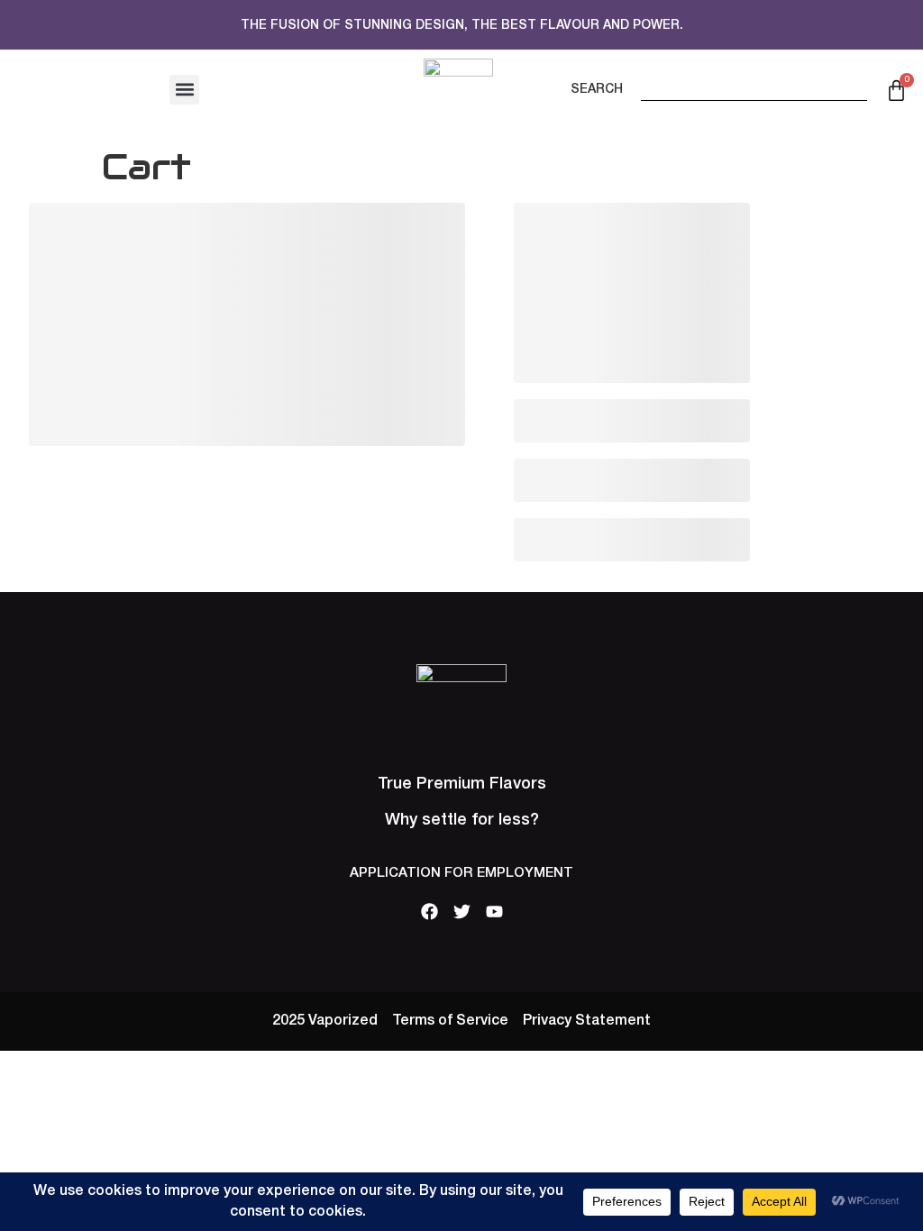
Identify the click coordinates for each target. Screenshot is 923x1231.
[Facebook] (429, 911)
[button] (184, 90)
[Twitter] (462, 911)
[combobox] (754, 84)
